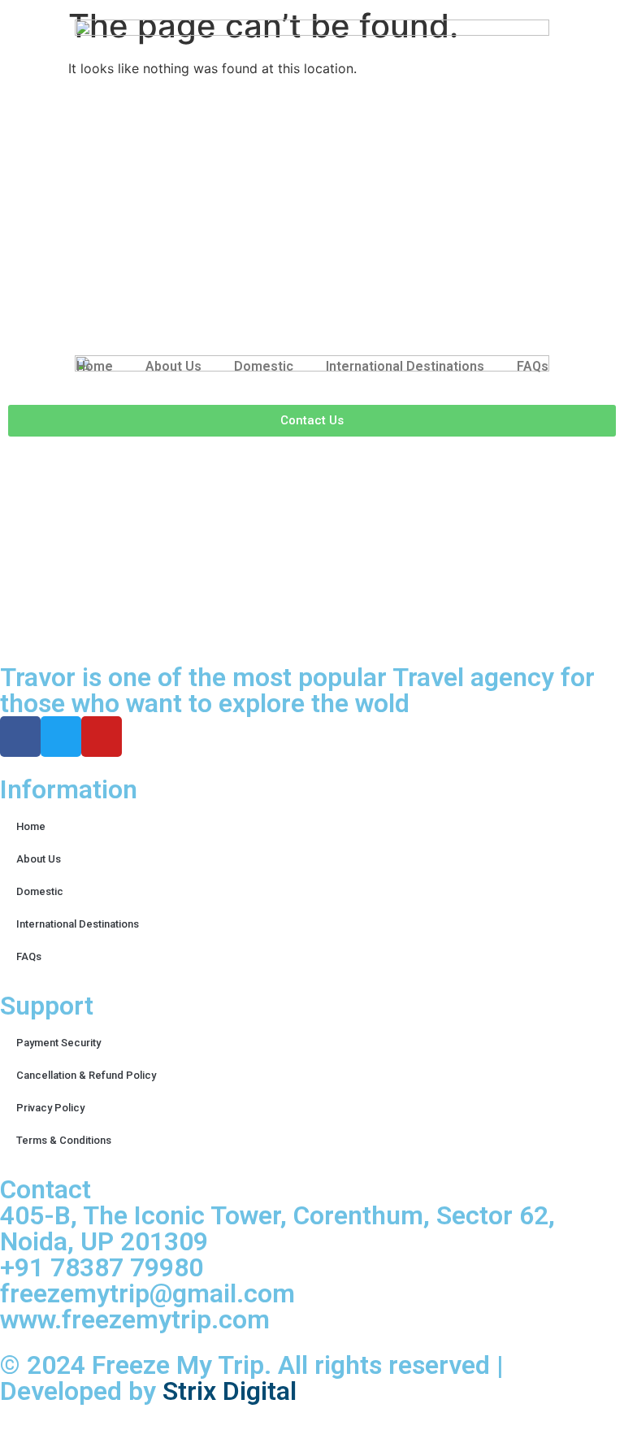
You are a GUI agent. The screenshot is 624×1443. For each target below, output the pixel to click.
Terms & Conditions (63, 1140)
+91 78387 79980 (101, 1267)
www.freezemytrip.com (135, 1319)
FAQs (532, 366)
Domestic (263, 366)
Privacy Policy (50, 1108)
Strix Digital (229, 1391)
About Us (173, 366)
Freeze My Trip (178, 1365)
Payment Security (58, 1043)
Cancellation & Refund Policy (86, 1075)
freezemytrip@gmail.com (147, 1293)
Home (94, 366)
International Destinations (405, 366)
